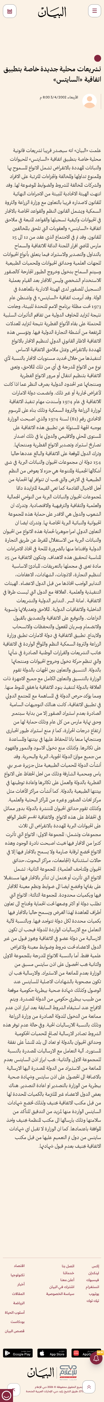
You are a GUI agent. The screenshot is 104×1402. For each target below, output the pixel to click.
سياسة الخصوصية (60, 1293)
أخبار (21, 1284)
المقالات (18, 1293)
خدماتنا (68, 1273)
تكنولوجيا (18, 1275)
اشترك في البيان (61, 1287)
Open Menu (94, 11)
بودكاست (18, 1321)
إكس (95, 1266)
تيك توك (93, 1300)
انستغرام (92, 1287)
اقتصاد (19, 1265)
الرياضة (19, 1303)
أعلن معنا (67, 1280)
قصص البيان (15, 1331)
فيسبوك (92, 1280)
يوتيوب (94, 1293)
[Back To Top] (88, 1386)
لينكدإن (93, 1273)
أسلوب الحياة (15, 1312)
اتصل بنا (68, 1266)
